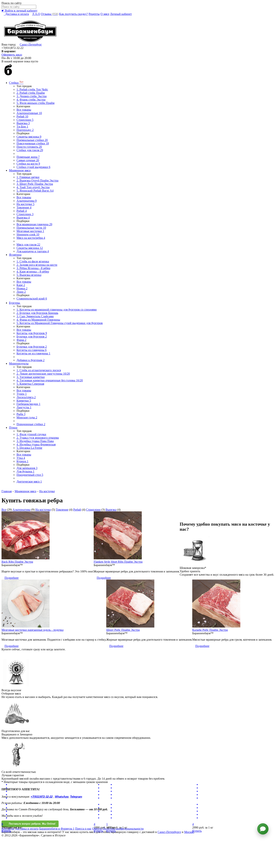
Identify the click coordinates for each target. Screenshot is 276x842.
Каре (21, 285)
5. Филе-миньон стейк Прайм (35, 103)
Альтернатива (27, 200)
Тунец (22, 393)
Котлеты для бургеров (32, 333)
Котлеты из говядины (32, 350)
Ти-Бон (22, 126)
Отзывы (49, 14)
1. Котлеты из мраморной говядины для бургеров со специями (57, 309)
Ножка (22, 288)
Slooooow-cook (28, 234)
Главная (7, 491)
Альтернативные (29, 113)
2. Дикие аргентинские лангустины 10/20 (43, 373)
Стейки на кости (28, 163)
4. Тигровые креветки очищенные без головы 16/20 (50, 380)
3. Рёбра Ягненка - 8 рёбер (33, 268)
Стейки (16, 82)
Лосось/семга (26, 397)
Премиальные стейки (32, 140)
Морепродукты (19, 363)
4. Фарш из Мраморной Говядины (38, 319)
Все (4, 509)
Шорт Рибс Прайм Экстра (123, 629)
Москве (189, 832)
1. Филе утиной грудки (31, 434)
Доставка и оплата (16, 14)
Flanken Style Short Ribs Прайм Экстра (118, 561)
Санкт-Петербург (31, 44)
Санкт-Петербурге (169, 832)
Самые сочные (28, 160)
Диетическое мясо (29, 481)
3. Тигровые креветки (31, 377)
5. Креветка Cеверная (30, 383)
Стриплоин (25, 119)
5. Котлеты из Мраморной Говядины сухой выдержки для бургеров (60, 323)
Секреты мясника (29, 136)
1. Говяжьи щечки (28, 177)
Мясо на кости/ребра (31, 237)
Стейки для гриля (30, 150)
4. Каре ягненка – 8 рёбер (33, 271)
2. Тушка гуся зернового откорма (38, 437)
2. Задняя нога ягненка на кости (37, 264)
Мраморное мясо (20, 170)
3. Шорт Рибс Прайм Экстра (35, 183)
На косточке (25, 204)
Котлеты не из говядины (33, 353)
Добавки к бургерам (30, 360)
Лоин (21, 291)
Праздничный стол (30, 474)
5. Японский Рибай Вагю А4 (35, 190)
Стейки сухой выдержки (33, 167)
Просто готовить (29, 146)
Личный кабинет (121, 14)
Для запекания (27, 468)
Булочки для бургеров (32, 336)
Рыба (21, 414)
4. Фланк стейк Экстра (31, 99)
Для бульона (25, 471)
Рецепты (94, 14)
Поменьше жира (28, 156)
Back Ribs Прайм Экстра (17, 561)
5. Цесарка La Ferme (29, 447)
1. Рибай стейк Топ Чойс (32, 89)
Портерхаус (25, 129)
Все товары (24, 109)
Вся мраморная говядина (34, 224)
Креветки (24, 400)
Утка (21, 457)
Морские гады (27, 417)
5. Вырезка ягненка (29, 274)
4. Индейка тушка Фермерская (36, 444)
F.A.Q (36, 14)
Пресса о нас (83, 828)
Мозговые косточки (30, 231)
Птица (13, 427)
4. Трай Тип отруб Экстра (33, 187)
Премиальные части (31, 227)
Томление (24, 207)
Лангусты (24, 407)
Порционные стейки (31, 424)
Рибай (22, 116)
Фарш (21, 339)
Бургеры (15, 302)
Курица (22, 461)
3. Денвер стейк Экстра (32, 96)
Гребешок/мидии (28, 404)
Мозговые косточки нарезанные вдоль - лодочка (32, 629)
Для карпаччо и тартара (33, 251)
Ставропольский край (32, 298)
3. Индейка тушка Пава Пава (35, 441)
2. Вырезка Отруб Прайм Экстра (37, 180)
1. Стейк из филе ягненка (33, 261)
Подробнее (12, 577)
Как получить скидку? (73, 14)
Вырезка (23, 123)
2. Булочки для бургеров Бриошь (37, 313)
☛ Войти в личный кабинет (19, 10)
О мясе (104, 14)
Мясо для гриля (28, 244)
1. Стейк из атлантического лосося (39, 370)
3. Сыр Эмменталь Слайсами (35, 316)
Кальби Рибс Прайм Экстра (210, 629)
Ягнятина (15, 254)
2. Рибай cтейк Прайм (31, 92)
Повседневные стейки (33, 143)
